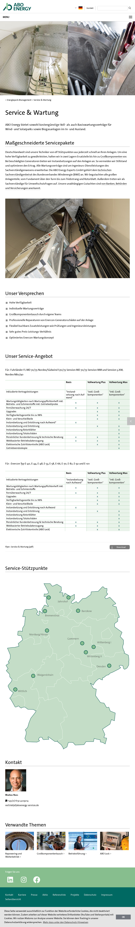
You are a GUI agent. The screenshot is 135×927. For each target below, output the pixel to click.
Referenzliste (59, 894)
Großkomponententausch (24, 314)
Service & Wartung (42, 100)
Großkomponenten (111, 156)
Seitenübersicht (13, 899)
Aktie (45, 894)
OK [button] (123, 917)
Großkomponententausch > (51, 853)
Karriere (22, 894)
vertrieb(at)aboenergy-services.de (22, 805)
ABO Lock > (105, 853)
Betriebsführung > (77, 853)
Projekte (75, 894)
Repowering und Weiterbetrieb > (13, 855)
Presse (34, 894)
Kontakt (90, 8)
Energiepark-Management (19, 100)
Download (121, 547)
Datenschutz (90, 894)
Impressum (106, 894)
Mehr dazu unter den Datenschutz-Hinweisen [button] (65, 922)
